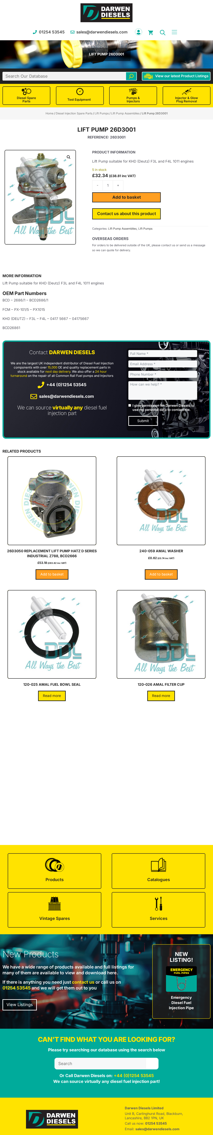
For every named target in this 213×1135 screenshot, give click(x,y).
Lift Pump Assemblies (125, 113)
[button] (163, 32)
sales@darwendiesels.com (102, 32)
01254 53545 (52, 32)
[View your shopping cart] (151, 32)
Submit (143, 421)
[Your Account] (138, 32)
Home (49, 113)
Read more (52, 696)
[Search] (131, 76)
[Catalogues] (158, 871)
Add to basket (126, 197)
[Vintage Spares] (54, 910)
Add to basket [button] (52, 574)
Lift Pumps (102, 113)
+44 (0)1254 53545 (66, 384)
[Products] (54, 871)
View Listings (19, 1004)
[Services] (158, 910)
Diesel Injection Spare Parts (74, 113)
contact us (83, 982)
